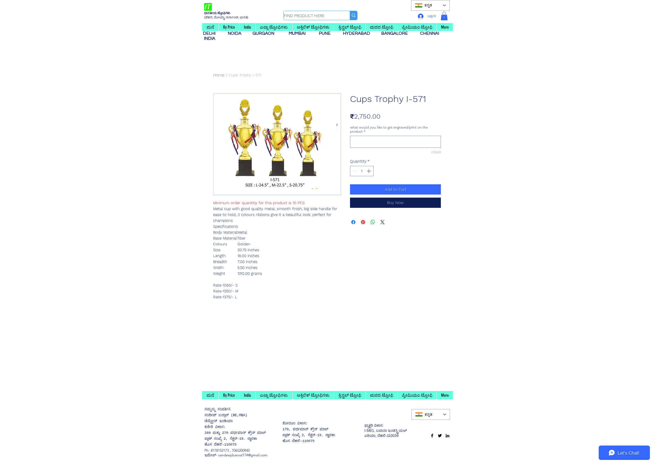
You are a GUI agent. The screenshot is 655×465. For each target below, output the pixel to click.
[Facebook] (432, 435)
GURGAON (265, 33)
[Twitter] (439, 435)
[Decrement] (354, 171)
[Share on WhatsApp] (373, 222)
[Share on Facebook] (353, 222)
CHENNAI (430, 33)
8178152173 (220, 450)
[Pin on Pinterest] (363, 222)
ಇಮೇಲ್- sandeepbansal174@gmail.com (235, 455)
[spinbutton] (362, 171)
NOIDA (237, 33)
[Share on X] (382, 222)
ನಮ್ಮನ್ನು (209, 409)
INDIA (209, 38)
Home (218, 75)
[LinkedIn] (447, 435)
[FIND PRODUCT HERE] (353, 15)
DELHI (211, 33)
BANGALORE (396, 33)
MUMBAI (298, 33)
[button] (444, 16)
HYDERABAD (359, 33)
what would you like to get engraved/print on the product (389, 129)
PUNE (327, 33)
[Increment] (369, 171)
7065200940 (241, 450)
